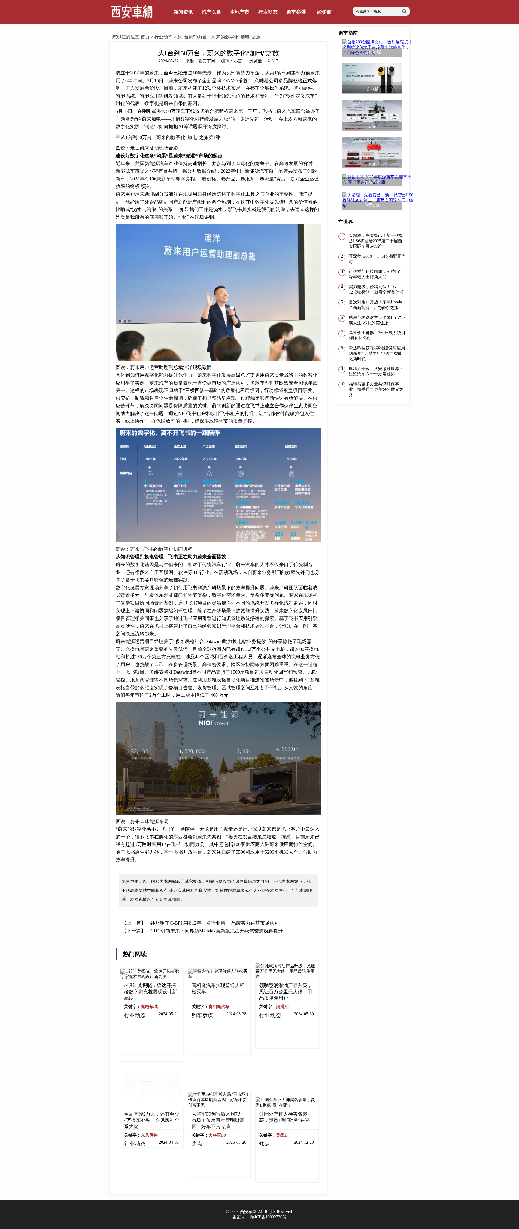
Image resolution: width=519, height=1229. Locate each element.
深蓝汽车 (372, 182)
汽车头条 (211, 11)
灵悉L (281, 1135)
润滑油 (282, 1006)
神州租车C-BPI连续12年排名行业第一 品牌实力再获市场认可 (214, 923)
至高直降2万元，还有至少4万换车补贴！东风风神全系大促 (151, 1120)
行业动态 (268, 11)
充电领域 (149, 1006)
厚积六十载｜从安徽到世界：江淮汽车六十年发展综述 (376, 371)
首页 (145, 37)
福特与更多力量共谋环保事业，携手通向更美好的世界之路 (376, 389)
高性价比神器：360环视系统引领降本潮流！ (377, 335)
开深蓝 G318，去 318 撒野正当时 (377, 259)
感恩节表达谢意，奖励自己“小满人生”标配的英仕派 (377, 320)
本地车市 (239, 11)
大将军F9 (217, 1135)
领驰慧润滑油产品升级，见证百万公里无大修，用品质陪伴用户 (285, 992)
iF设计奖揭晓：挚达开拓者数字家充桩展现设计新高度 (150, 992)
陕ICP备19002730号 (268, 1217)
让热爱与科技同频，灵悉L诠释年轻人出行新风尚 (375, 274)
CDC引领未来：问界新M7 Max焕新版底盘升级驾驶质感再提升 (216, 930)
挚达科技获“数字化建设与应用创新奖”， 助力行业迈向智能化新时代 (377, 353)
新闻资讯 (183, 11)
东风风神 (149, 1135)
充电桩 (372, 89)
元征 (372, 126)
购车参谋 (296, 11)
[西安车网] (131, 22)
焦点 (197, 1144)
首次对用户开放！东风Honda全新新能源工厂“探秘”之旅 (375, 305)
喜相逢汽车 (218, 1006)
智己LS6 (372, 205)
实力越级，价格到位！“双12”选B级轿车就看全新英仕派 (376, 289)
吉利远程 (372, 52)
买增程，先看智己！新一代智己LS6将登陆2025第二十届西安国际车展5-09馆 (376, 241)
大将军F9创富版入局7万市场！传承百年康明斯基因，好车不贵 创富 (218, 1120)
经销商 (324, 11)
